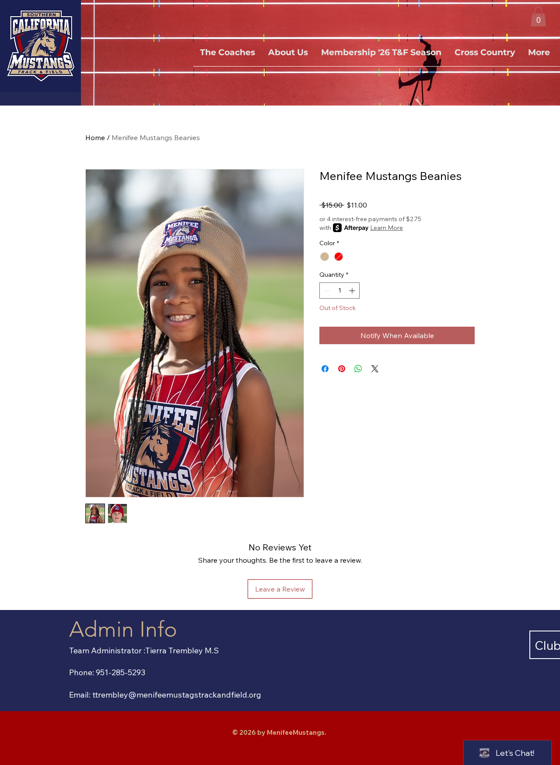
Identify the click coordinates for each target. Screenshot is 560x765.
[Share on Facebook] (325, 368)
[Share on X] (375, 368)
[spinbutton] (339, 290)
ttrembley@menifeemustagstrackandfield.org (176, 695)
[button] (538, 16)
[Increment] (352, 290)
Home (95, 137)
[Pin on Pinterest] (341, 368)
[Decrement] (326, 290)
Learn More (386, 228)
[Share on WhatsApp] (358, 368)
